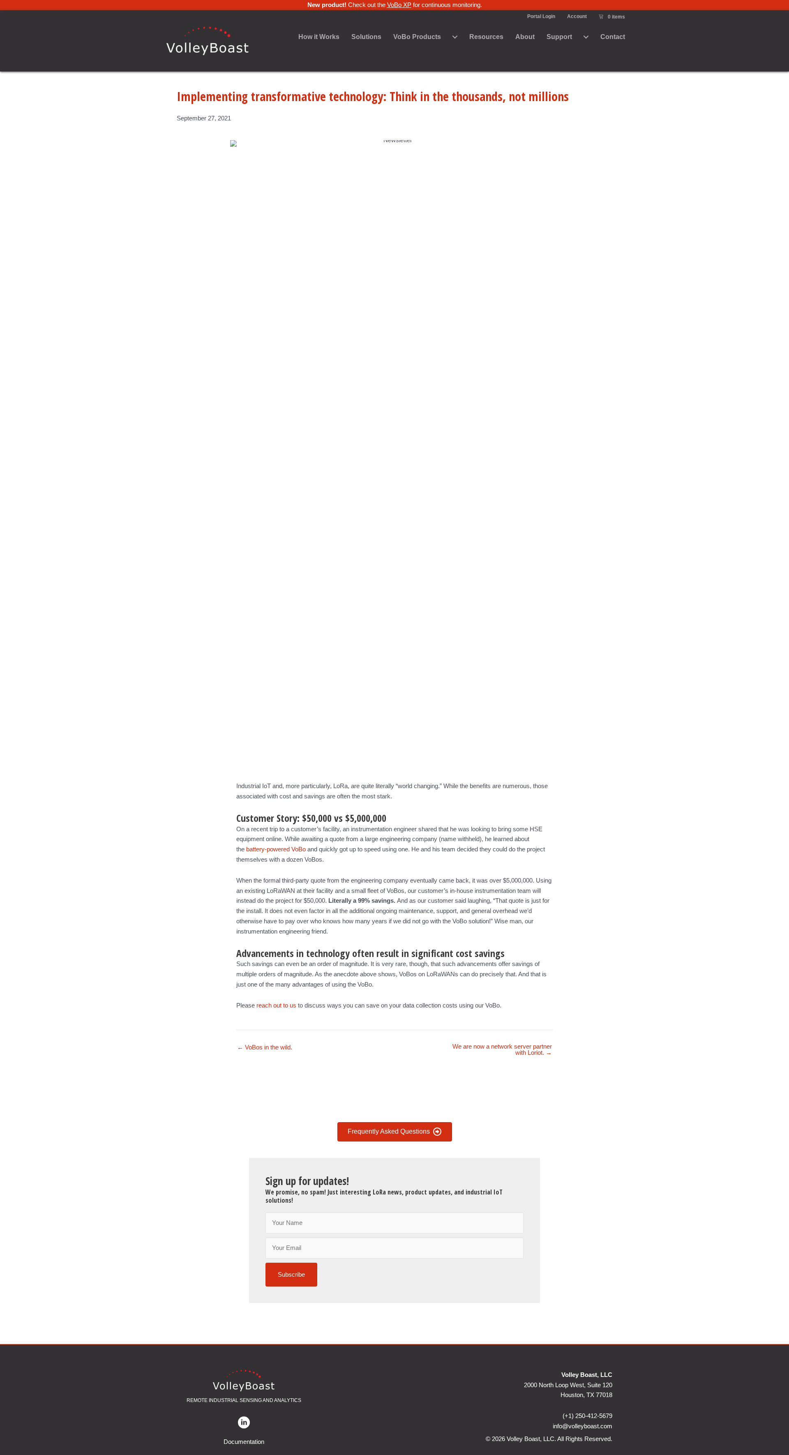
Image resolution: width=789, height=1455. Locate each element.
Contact (612, 36)
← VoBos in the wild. (264, 1047)
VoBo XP (399, 4)
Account (577, 16)
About (525, 36)
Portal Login (541, 16)
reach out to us (277, 1005)
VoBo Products (417, 36)
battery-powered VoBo (276, 849)
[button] (291, 1275)
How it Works (318, 36)
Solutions (366, 36)
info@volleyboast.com (582, 1426)
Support (559, 36)
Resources (486, 36)
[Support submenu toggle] (586, 37)
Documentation (244, 1441)
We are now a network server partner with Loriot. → (502, 1049)
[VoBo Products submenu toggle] (455, 37)
